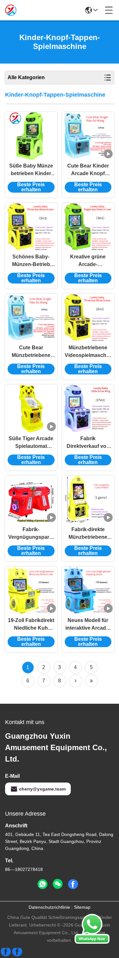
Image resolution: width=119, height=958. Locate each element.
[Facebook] (11, 954)
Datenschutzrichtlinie (49, 907)
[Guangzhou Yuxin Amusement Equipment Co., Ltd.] (11, 10)
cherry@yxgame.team (42, 788)
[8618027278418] (42, 884)
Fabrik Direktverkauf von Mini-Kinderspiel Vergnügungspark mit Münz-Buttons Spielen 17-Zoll (88, 443)
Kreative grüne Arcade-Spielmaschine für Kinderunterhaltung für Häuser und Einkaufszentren (88, 261)
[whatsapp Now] (92, 942)
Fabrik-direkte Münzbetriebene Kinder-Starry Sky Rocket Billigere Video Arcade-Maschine (88, 534)
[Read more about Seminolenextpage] (75, 681)
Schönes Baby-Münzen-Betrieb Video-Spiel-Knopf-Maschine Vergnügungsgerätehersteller (31, 261)
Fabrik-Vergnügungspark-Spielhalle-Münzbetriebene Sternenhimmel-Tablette (31, 534)
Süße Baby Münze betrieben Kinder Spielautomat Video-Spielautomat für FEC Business (31, 170)
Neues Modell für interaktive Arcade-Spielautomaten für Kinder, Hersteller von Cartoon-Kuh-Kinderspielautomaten (88, 625)
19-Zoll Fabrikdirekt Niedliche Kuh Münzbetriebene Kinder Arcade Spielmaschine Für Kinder (31, 625)
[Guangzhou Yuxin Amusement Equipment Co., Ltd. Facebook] (73, 884)
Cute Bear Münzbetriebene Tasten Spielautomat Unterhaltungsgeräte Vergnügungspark (31, 352)
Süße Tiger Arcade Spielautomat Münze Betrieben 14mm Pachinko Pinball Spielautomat (31, 443)
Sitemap (82, 907)
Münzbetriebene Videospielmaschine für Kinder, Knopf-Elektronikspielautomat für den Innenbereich (88, 352)
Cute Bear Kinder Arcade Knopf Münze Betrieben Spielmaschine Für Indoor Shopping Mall (87, 170)
